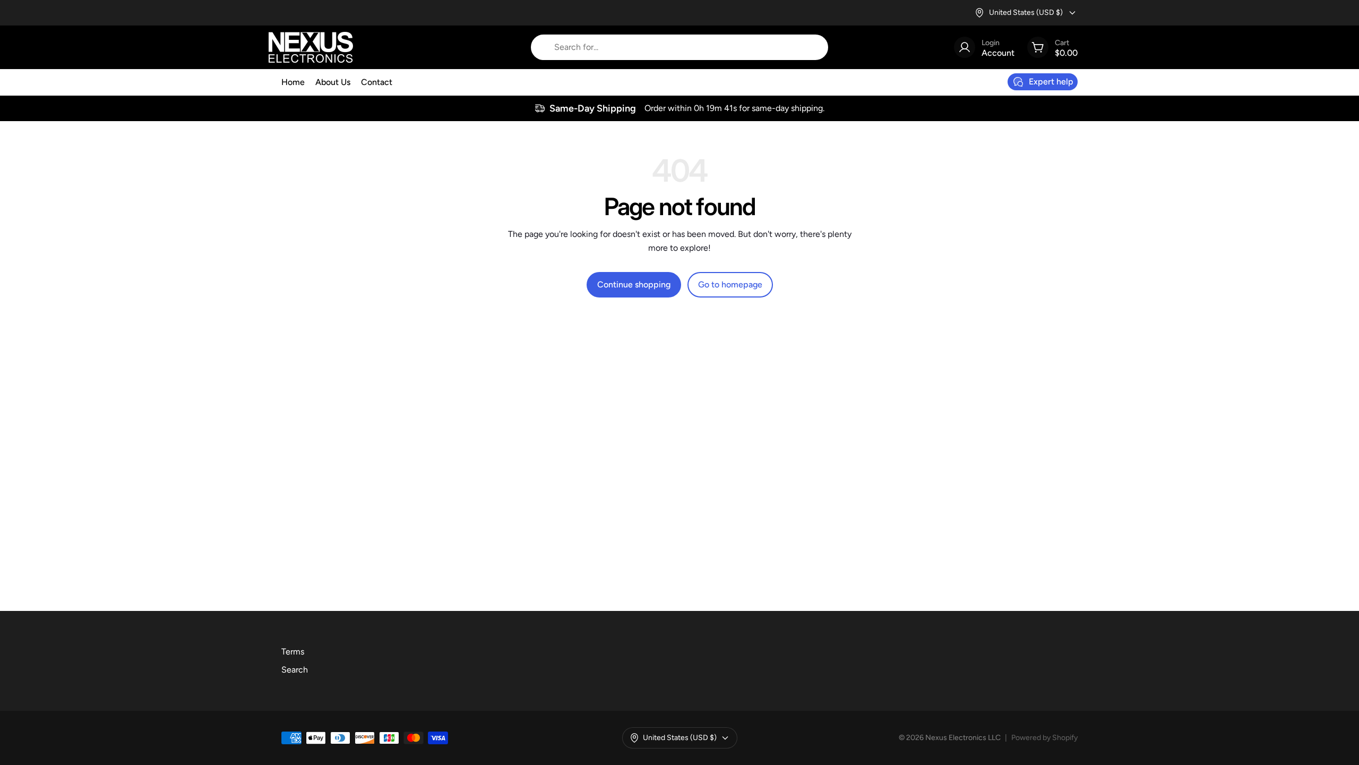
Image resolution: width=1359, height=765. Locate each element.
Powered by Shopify (1044, 737)
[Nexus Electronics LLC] (311, 47)
